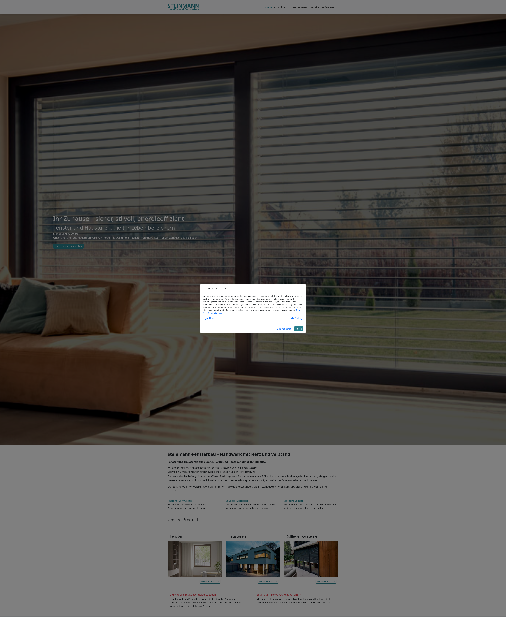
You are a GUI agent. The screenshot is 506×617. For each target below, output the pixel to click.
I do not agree (284, 328)
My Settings (297, 318)
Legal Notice (209, 318)
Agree (299, 328)
